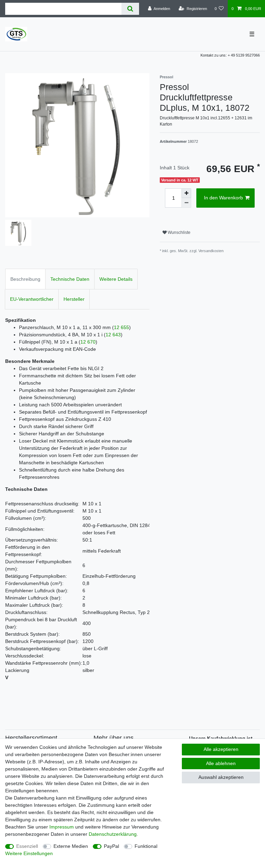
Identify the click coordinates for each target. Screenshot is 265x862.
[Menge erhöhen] (186, 193)
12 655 (121, 327)
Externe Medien (70, 846)
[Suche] (130, 9)
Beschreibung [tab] (25, 279)
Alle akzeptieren (221, 749)
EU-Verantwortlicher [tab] (31, 299)
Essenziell (27, 846)
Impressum (61, 827)
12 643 (113, 334)
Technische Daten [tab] (69, 279)
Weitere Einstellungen (29, 853)
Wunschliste (178, 232)
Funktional (146, 846)
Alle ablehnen (221, 763)
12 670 (88, 342)
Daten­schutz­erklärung (113, 834)
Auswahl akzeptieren (221, 777)
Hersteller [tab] (74, 299)
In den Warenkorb (223, 197)
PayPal (111, 846)
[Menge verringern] (186, 203)
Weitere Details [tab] (115, 279)
